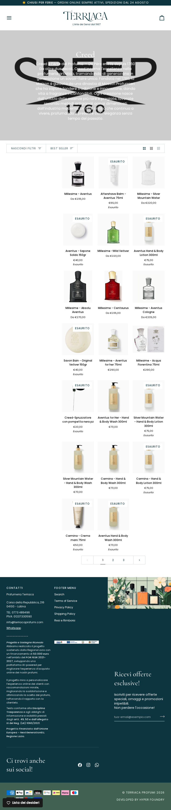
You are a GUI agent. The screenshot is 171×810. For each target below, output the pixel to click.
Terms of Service (65, 601)
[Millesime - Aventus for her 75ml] (113, 339)
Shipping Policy (64, 614)
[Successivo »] (139, 560)
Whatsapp (13, 628)
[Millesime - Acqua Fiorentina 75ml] (149, 339)
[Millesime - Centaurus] (113, 286)
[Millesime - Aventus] (78, 172)
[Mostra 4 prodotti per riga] (159, 148)
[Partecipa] (153, 791)
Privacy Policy (63, 607)
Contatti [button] (14, 588)
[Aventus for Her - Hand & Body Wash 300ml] (113, 396)
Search (59, 594)
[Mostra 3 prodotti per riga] (151, 148)
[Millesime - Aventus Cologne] (149, 286)
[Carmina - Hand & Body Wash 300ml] (113, 457)
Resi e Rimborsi (64, 620)
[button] (28, 639)
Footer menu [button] (65, 588)
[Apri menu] (13, 18)
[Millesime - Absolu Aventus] (78, 286)
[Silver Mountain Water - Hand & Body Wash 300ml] (78, 457)
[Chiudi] (158, 756)
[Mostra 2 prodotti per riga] (144, 148)
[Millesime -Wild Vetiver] (113, 229)
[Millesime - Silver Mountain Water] (149, 172)
